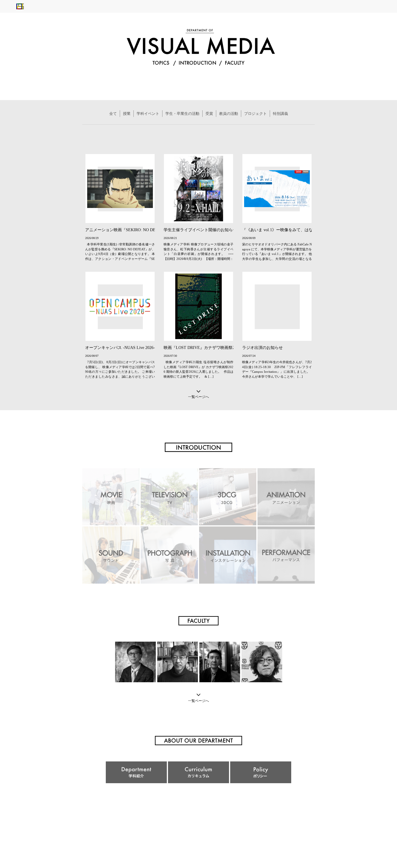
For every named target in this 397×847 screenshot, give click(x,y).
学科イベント (148, 113)
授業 (126, 113)
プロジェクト (255, 113)
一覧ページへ (198, 397)
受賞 (209, 113)
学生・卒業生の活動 (182, 113)
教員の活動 (228, 113)
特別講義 (280, 113)
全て (113, 113)
